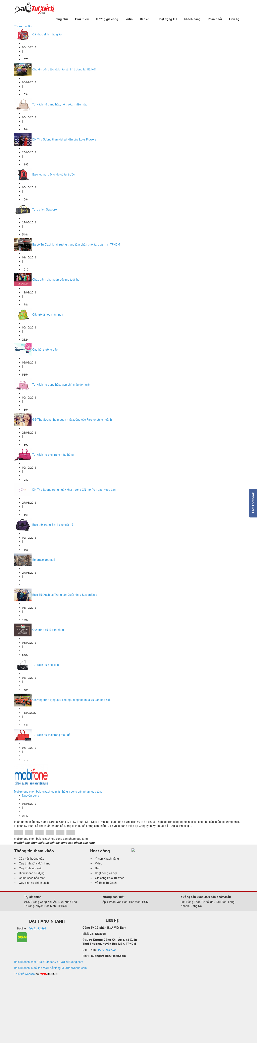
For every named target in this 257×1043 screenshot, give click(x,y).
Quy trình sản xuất (30, 868)
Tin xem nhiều (23, 26)
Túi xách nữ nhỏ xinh (45, 665)
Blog (98, 868)
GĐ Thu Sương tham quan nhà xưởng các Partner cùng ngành (72, 419)
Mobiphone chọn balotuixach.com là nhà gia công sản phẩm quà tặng (58, 791)
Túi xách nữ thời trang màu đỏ (51, 735)
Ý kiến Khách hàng (107, 858)
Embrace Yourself (43, 560)
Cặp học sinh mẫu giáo (47, 34)
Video (98, 863)
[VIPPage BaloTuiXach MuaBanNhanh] (22, 937)
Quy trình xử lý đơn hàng (48, 630)
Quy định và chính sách (34, 883)
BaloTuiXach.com (25, 962)
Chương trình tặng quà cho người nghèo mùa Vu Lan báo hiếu (71, 700)
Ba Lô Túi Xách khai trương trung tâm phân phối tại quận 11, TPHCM (76, 244)
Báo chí (145, 19)
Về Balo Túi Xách (106, 883)
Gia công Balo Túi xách (109, 878)
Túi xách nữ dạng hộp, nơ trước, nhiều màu (59, 104)
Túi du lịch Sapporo (44, 209)
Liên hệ (234, 19)
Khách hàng (192, 19)
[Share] (18, 833)
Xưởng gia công (107, 19)
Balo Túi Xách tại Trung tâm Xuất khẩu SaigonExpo (64, 595)
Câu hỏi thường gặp (45, 349)
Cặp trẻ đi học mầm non (47, 314)
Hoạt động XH (167, 19)
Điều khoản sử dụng (32, 873)
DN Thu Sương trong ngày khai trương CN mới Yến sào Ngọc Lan (74, 489)
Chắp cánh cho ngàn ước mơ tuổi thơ (56, 279)
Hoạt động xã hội (106, 873)
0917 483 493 (37, 928)
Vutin (129, 19)
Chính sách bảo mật (32, 878)
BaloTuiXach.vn (48, 962)
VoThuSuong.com (72, 962)
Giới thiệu (82, 19)
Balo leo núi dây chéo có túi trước (53, 174)
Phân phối (215, 19)
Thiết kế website (24, 974)
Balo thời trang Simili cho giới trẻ (52, 525)
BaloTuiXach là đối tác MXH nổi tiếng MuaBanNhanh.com (50, 968)
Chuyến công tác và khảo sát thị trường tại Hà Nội (64, 69)
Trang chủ (61, 19)
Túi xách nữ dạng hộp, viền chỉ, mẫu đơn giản (61, 384)
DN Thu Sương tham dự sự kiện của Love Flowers (64, 139)
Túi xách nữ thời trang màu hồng (53, 454)
